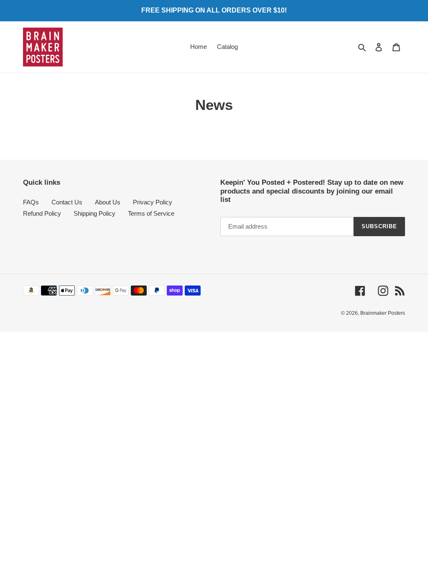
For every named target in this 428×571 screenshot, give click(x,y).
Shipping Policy (94, 213)
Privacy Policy (152, 202)
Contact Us (66, 202)
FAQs (31, 202)
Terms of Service (151, 213)
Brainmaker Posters (382, 313)
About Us (107, 202)
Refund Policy (42, 213)
